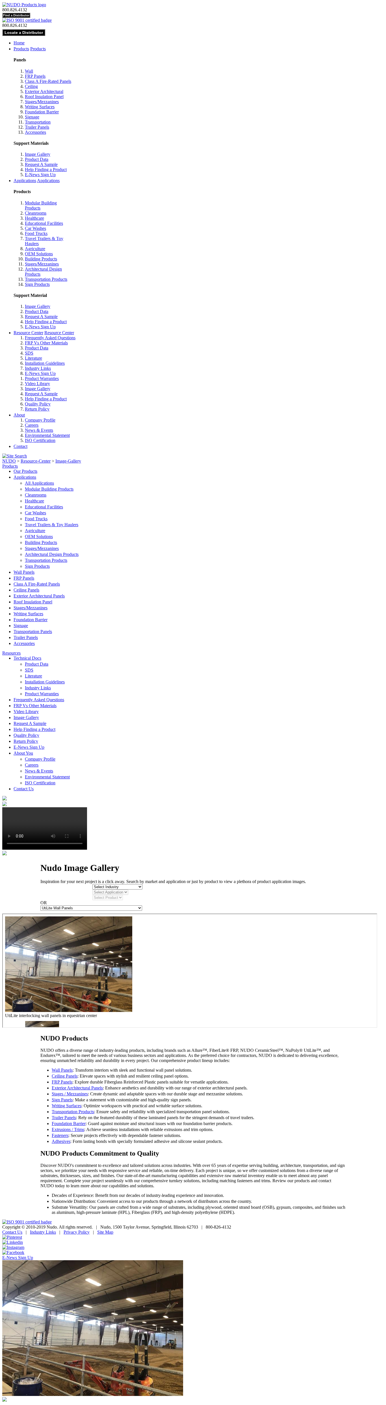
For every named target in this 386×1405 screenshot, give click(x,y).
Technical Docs (27, 658)
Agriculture (35, 248)
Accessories (35, 132)
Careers (31, 425)
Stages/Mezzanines (42, 101)
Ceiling (31, 86)
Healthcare (34, 218)
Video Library (37, 383)
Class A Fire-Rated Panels (48, 81)
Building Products (41, 258)
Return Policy (37, 409)
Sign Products (37, 284)
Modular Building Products (49, 489)
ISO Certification (40, 440)
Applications (25, 180)
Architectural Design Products (52, 554)
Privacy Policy (77, 1232)
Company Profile (40, 420)
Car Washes (35, 228)
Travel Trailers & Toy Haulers (51, 524)
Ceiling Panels (26, 590)
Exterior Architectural (44, 91)
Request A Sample (41, 164)
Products (21, 48)
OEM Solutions (39, 253)
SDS (29, 353)
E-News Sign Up (40, 174)
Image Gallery (37, 154)
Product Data (36, 159)
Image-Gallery (68, 461)
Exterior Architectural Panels (39, 595)
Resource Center (28, 332)
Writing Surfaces (40, 106)
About (19, 415)
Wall (29, 71)
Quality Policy (38, 404)
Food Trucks (36, 233)
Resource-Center (36, 461)
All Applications (39, 483)
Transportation (38, 122)
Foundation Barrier (42, 111)
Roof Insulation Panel (44, 96)
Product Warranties (42, 378)
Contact (20, 446)
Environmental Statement (47, 435)
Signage (32, 117)
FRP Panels (35, 76)
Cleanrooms (35, 213)
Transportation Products (46, 279)
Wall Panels (24, 572)
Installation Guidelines (45, 363)
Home (19, 42)
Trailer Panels (37, 127)
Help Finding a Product (46, 169)
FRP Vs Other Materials (46, 342)
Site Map (105, 1232)
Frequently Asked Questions (50, 337)
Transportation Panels (33, 631)
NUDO (9, 461)
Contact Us (24, 788)
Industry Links (38, 368)
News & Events (39, 430)
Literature (33, 358)
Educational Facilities (44, 223)
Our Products (25, 471)
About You (23, 753)
